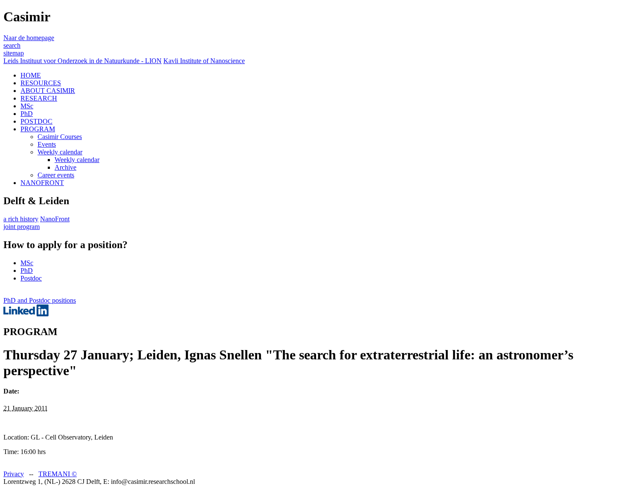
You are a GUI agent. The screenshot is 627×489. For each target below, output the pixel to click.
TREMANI (57, 473)
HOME (30, 75)
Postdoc (31, 278)
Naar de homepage (28, 37)
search (11, 45)
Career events (56, 175)
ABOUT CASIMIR (47, 90)
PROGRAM (37, 129)
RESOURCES (40, 83)
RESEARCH (38, 98)
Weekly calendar (60, 152)
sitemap (13, 53)
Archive (65, 167)
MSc (26, 106)
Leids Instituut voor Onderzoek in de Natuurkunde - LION (82, 60)
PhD (26, 113)
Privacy (13, 473)
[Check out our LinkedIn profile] (26, 314)
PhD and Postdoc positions (39, 300)
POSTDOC (36, 121)
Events (47, 144)
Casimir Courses (60, 136)
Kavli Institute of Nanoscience (204, 60)
